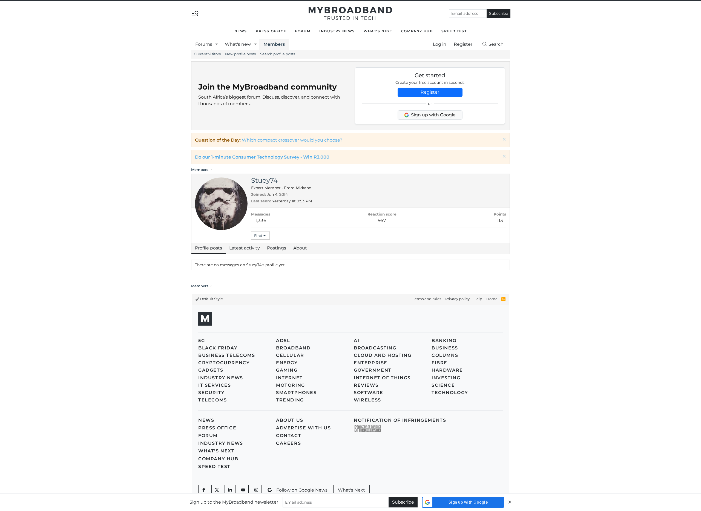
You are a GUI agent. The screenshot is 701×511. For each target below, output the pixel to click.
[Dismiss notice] (503, 140)
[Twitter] (216, 490)
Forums (203, 44)
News (240, 31)
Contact (288, 435)
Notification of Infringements (400, 420)
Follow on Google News (301, 490)
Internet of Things (382, 377)
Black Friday (217, 348)
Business (445, 348)
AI (356, 340)
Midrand (303, 187)
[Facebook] (203, 490)
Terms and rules (427, 299)
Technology (450, 392)
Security (211, 392)
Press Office (271, 31)
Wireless (367, 400)
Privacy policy (457, 299)
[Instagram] (256, 490)
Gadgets (210, 370)
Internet (289, 377)
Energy (287, 362)
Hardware (447, 370)
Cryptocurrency (224, 362)
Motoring (290, 385)
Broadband (293, 348)
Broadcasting (375, 348)
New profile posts (240, 54)
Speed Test (454, 31)
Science (443, 385)
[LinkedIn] (230, 490)
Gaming (287, 370)
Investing (446, 377)
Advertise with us (303, 427)
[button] (217, 44)
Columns (445, 355)
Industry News (337, 31)
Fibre (439, 362)
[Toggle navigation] (195, 13)
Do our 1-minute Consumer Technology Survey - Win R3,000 (262, 157)
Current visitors (207, 54)
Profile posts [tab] (208, 248)
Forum (303, 31)
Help (477, 299)
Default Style (211, 299)
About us (289, 420)
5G (201, 340)
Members (274, 44)
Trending (290, 400)
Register (430, 92)
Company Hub (417, 31)
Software (368, 392)
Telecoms (212, 400)
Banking (444, 340)
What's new (238, 44)
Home (492, 299)
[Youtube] (243, 490)
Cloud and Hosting (382, 355)
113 (500, 220)
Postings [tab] (276, 248)
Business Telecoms (226, 355)
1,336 (260, 220)
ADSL (283, 340)
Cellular (290, 355)
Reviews (366, 385)
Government (373, 370)
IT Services (214, 385)
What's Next (378, 31)
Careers (288, 443)
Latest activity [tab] (244, 248)
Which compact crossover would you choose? (292, 140)
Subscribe (498, 13)
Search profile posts (277, 54)
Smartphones (296, 392)
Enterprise (370, 362)
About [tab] (300, 248)
